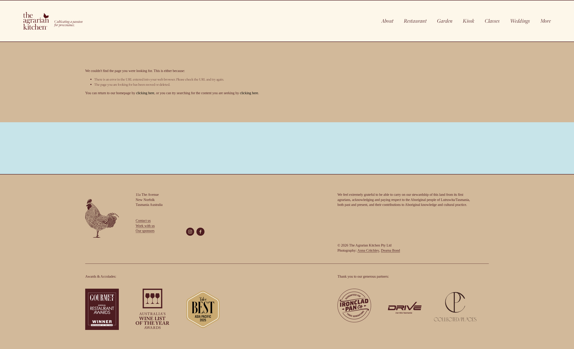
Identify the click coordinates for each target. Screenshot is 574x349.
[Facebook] (200, 232)
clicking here (145, 93)
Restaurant (415, 20)
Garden (444, 20)
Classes (492, 20)
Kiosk (468, 20)
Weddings (520, 20)
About (387, 20)
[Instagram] (190, 232)
